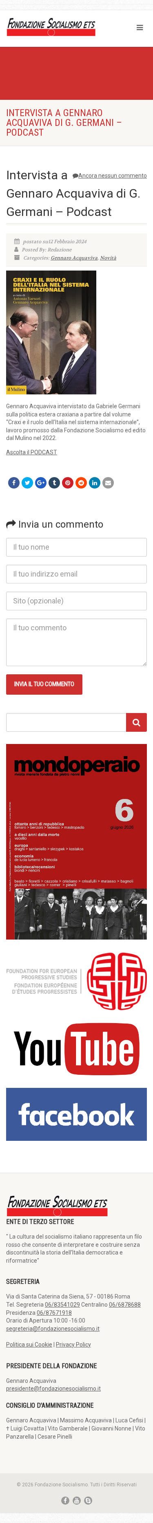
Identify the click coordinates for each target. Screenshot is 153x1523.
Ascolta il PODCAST (31, 452)
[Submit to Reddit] (81, 483)
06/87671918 (54, 1313)
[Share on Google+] (41, 483)
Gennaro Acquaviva (74, 258)
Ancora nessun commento (112, 175)
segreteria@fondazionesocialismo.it (53, 1328)
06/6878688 (125, 1304)
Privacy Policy (73, 1344)
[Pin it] (67, 483)
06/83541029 (62, 1304)
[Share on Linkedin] (94, 483)
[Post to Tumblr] (54, 483)
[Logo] (51, 26)
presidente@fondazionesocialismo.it (53, 1388)
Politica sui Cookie (29, 1344)
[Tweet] (27, 483)
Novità (108, 258)
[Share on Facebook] (14, 483)
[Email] (108, 483)
